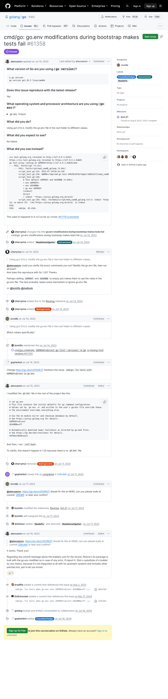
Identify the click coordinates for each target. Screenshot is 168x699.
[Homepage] (7, 6)
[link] (18, 231)
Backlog (50, 301)
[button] (104, 157)
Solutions (37, 6)
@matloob (27, 288)
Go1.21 (63, 508)
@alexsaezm (14, 265)
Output (18, 114)
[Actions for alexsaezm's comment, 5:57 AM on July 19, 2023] (108, 533)
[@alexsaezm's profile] (7, 61)
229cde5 (62, 474)
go (24, 17)
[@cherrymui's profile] (7, 252)
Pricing (115, 6)
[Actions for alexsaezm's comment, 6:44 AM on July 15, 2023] (108, 386)
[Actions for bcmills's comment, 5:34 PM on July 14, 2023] (108, 318)
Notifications (111, 16)
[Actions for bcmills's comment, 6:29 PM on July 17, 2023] (108, 484)
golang (14, 17)
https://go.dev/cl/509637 (29, 369)
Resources (56, 6)
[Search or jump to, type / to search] (127, 6)
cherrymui (16, 251)
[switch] (10, 573)
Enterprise (98, 6)
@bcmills (15, 288)
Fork (132, 16)
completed (48, 474)
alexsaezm (16, 61)
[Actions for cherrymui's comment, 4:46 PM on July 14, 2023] (108, 252)
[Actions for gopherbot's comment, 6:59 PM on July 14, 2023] (108, 362)
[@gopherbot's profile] (7, 362)
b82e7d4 (102, 589)
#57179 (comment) (68, 216)
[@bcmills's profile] (7, 319)
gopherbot (16, 362)
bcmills (14, 318)
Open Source (77, 6)
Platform (19, 6)
